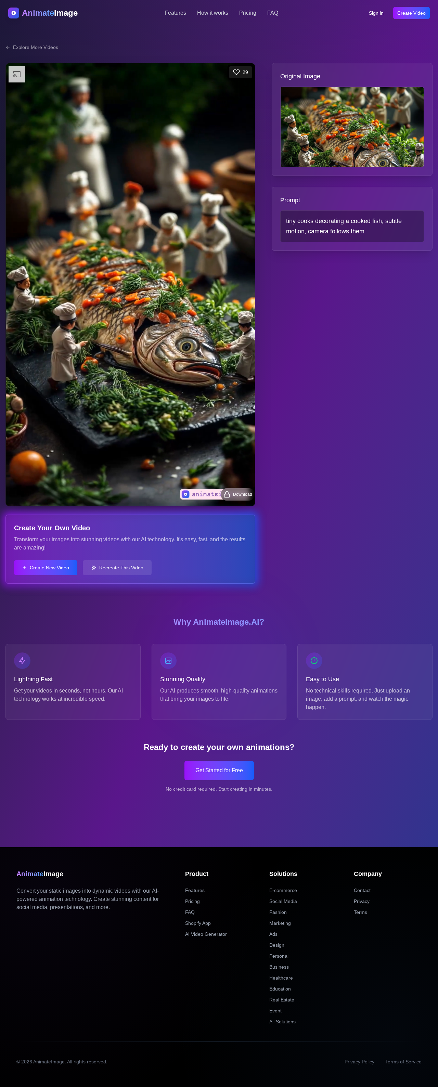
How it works (212, 13)
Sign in (376, 13)
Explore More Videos (35, 47)
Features (175, 13)
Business (279, 967)
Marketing (280, 923)
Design (276, 945)
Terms (360, 912)
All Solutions (282, 1021)
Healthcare (281, 978)
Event (275, 1010)
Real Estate (281, 999)
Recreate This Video (121, 567)
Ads (273, 934)
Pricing (247, 13)
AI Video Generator (206, 934)
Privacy (362, 901)
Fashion (278, 912)
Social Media (283, 901)
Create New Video (49, 567)
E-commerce (283, 890)
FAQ (272, 13)
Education (280, 989)
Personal (278, 956)
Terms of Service (403, 1061)
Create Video (411, 13)
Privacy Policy (359, 1061)
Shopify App (198, 923)
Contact (362, 890)
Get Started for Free (219, 770)
